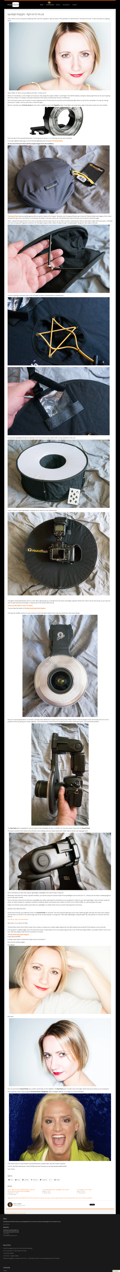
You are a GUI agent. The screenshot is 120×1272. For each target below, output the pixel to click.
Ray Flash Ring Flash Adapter (36, 608)
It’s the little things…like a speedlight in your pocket (55, 1189)
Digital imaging (58, 1198)
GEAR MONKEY (50, 5)
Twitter (5, 1270)
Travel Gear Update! (8, 1253)
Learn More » (6, 1224)
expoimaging (69, 1198)
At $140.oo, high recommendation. (18, 919)
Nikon (77, 1198)
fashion (74, 1198)
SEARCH (74, 5)
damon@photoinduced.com (10, 1235)
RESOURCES (66, 5)
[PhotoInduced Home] (13, 4)
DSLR (64, 1198)
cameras (53, 1198)
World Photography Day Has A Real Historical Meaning (17, 1248)
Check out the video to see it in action (20, 605)
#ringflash (35, 1198)
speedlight (89, 1198)
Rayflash (84, 1198)
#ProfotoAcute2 (29, 1198)
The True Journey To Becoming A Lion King (14, 1250)
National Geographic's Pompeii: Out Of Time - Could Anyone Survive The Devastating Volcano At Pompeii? (31, 1258)
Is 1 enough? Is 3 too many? (84, 1189)
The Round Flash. (57, 141)
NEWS (42, 5)
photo (80, 1198)
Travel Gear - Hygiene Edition (11, 1256)
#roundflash (41, 1198)
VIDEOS (58, 5)
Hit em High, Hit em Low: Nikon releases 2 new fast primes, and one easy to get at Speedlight (21, 1190)
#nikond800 (22, 1198)
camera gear (47, 1198)
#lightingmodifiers (14, 1198)
